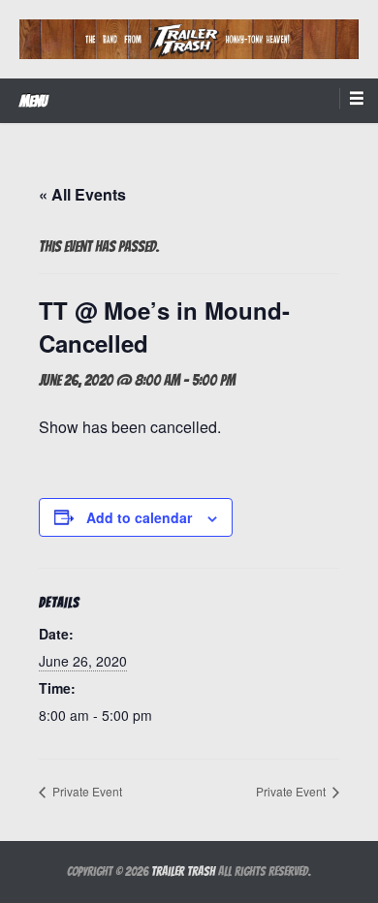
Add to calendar (139, 517)
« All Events (82, 194)
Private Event (85, 791)
